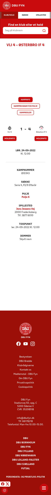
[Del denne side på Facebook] (2, 484)
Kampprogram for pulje (25, 106)
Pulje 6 (26, 197)
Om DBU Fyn (25, 378)
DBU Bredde (25, 361)
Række (25, 182)
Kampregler (25, 113)
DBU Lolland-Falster (25, 460)
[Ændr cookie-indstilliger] (4, 490)
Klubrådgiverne (25, 365)
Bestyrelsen (25, 357)
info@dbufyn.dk (25, 418)
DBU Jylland (25, 451)
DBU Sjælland (25, 464)
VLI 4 (9, 132)
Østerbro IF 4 (41, 132)
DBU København (25, 456)
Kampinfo (25, 100)
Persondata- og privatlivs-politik (25, 477)
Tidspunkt (25, 224)
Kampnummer (25, 170)
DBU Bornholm (25, 443)
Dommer (25, 236)
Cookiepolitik (25, 387)
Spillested (25, 206)
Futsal (25, 468)
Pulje (25, 194)
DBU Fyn (26, 447)
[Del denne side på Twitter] (7, 484)
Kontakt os (25, 370)
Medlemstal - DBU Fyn (25, 374)
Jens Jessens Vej (25, 209)
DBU (25, 438)
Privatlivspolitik (25, 383)
